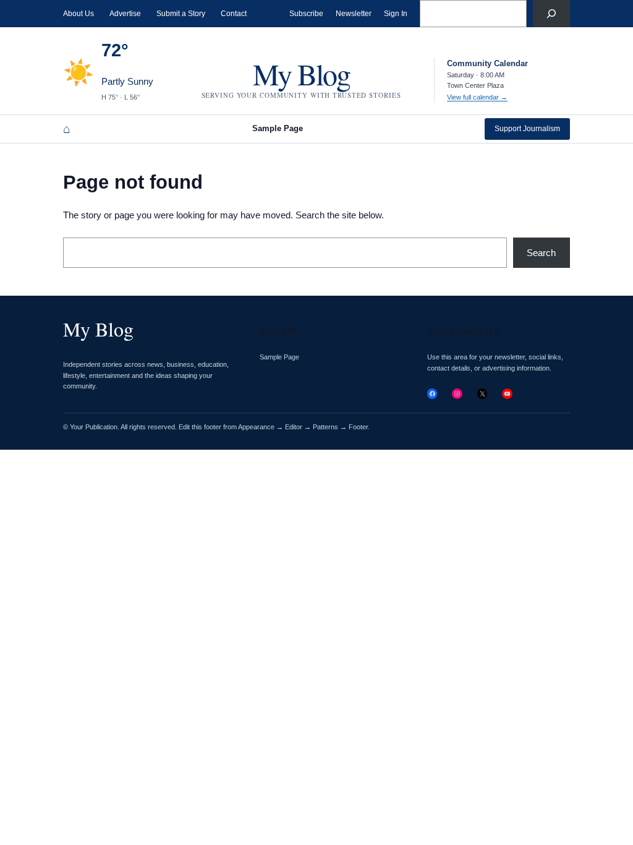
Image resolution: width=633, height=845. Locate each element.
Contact (234, 13)
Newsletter (354, 13)
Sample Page (277, 128)
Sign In (395, 13)
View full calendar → (477, 97)
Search (541, 252)
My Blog (301, 73)
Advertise (125, 13)
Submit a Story (180, 13)
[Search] (551, 13)
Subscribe (306, 13)
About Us (78, 13)
